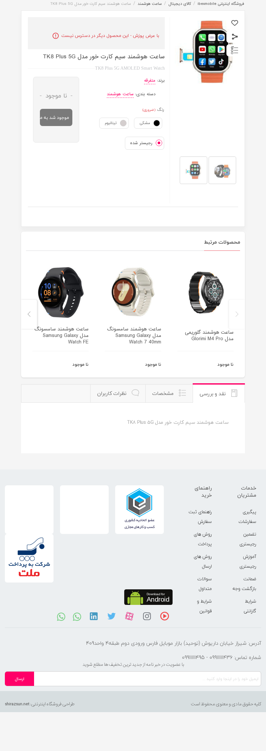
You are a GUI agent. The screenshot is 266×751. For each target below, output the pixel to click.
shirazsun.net (17, 704)
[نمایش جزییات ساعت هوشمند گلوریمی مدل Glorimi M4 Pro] (205, 292)
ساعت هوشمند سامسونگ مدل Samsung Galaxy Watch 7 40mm (134, 335)
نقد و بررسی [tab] (213, 393)
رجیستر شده (141, 143)
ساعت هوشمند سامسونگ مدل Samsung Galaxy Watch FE (61, 335)
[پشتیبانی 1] (61, 616)
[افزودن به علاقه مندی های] (234, 23)
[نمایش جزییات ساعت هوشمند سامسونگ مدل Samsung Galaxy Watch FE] (60, 292)
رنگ (160, 110)
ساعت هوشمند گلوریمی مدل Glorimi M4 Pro (209, 335)
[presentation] (237, 314)
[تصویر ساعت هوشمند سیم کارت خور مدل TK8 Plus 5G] (193, 170)
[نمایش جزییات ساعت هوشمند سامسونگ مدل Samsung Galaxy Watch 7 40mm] (133, 292)
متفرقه (149, 80)
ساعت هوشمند (120, 94)
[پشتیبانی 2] (77, 616)
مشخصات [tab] (163, 393)
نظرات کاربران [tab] (112, 393)
